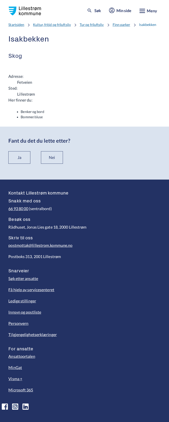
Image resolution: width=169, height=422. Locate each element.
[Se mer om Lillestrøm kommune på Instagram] (15, 406)
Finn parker (121, 24)
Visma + (15, 378)
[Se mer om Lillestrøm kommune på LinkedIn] (25, 406)
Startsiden (16, 24)
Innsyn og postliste (24, 312)
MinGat (15, 367)
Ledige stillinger (22, 300)
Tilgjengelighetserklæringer (32, 334)
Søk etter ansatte (23, 278)
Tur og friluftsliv (92, 24)
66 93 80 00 (18, 208)
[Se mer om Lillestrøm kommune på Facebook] (5, 406)
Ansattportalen (21, 356)
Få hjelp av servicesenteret (31, 289)
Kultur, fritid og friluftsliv (52, 24)
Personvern (18, 323)
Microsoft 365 (20, 389)
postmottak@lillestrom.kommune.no (40, 245)
